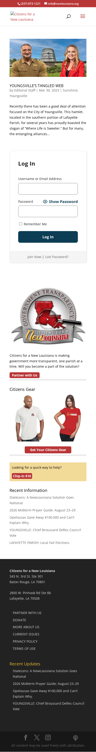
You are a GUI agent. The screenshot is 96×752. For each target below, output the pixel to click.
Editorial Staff (24, 90)
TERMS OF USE (24, 648)
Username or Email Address (40, 179)
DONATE (19, 620)
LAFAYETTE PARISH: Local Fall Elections (39, 542)
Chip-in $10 (22, 476)
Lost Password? (57, 257)
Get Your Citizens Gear (48, 450)
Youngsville (18, 96)
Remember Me (35, 224)
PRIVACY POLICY (25, 641)
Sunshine (70, 90)
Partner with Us (24, 375)
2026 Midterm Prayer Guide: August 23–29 (42, 510)
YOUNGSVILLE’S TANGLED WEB (36, 85)
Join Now (34, 257)
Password (25, 201)
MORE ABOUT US (26, 627)
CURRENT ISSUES (26, 634)
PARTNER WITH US (27, 613)
